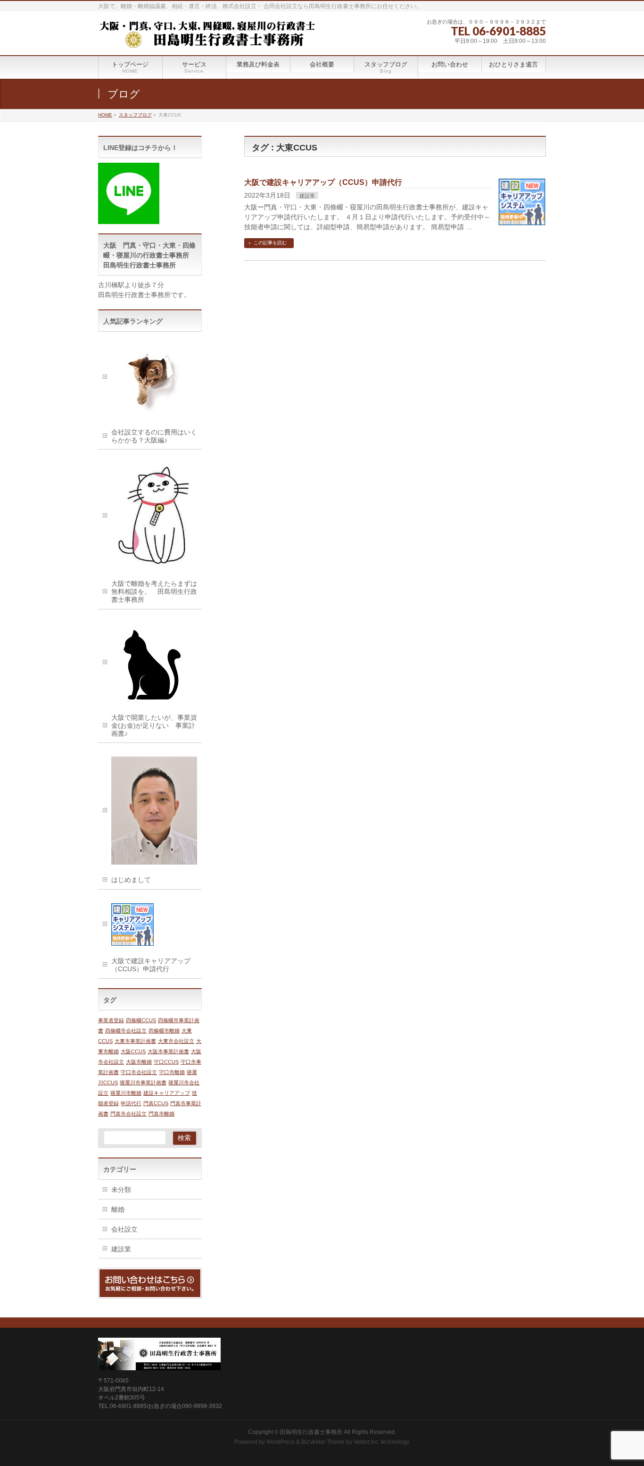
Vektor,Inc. (367, 1442)
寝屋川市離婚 (125, 1093)
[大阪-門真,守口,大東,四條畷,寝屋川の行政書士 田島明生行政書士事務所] (206, 37)
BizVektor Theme (323, 1442)
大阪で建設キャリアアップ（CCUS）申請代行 (323, 182)
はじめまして (131, 879)
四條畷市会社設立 (126, 1030)
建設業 (307, 196)
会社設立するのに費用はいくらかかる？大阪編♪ (154, 436)
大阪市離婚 (139, 1062)
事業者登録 (111, 1020)
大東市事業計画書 (135, 1041)
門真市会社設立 (128, 1113)
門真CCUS (155, 1103)
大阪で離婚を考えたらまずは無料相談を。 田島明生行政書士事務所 (154, 591)
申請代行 (131, 1103)
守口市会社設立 (139, 1072)
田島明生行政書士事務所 (311, 1432)
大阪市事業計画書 (168, 1051)
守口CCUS (166, 1062)
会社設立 (124, 1229)
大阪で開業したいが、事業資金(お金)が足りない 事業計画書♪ (154, 725)
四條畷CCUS (141, 1020)
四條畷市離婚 (164, 1030)
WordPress (280, 1442)
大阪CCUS (133, 1051)
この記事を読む (270, 242)
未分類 (121, 1189)
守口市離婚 (172, 1072)
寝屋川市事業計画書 (143, 1082)
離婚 (117, 1209)
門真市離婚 (161, 1113)
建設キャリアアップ (166, 1093)
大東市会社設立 (176, 1041)
